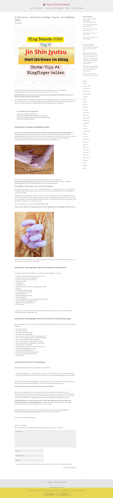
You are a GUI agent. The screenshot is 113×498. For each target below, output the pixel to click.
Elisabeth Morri (86, 53)
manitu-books (38, 8)
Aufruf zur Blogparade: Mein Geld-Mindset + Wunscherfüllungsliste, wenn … (90, 54)
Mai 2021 (85, 168)
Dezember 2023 (86, 131)
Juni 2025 (85, 102)
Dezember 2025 (86, 86)
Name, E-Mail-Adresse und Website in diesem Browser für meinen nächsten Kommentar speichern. (44, 464)
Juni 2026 (85, 83)
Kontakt (80, 8)
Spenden (64, 482)
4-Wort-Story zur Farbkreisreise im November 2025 (90, 69)
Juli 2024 (85, 126)
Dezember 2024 (86, 118)
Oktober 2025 (86, 91)
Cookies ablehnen (64, 494)
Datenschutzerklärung (79, 490)
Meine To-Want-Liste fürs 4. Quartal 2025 (90, 48)
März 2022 (85, 147)
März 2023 (85, 136)
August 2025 (86, 96)
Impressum (50, 482)
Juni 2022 (85, 141)
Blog (67, 8)
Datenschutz (57, 482)
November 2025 (86, 88)
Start (31, 8)
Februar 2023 (86, 139)
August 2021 (86, 160)
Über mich (74, 8)
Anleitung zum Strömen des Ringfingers (26, 119)
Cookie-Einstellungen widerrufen (56, 487)
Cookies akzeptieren (50, 494)
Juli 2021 (85, 163)
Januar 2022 (85, 152)
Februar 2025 (86, 112)
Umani (84, 73)
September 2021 (87, 157)
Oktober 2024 (86, 120)
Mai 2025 (85, 104)
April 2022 (85, 144)
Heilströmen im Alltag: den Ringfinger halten (27, 114)
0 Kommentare (18, 23)
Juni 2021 (85, 165)
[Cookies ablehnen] (111, 492)
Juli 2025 (85, 99)
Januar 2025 (85, 115)
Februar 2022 (86, 149)
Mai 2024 (85, 128)
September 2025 (87, 94)
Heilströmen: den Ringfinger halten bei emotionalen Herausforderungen (34, 117)
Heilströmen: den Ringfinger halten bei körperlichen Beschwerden (32, 115)
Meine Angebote (58, 8)
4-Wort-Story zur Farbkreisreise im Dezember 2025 (90, 62)
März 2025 (85, 110)
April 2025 (85, 107)
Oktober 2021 (86, 155)
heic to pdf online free (88, 47)
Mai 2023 (85, 133)
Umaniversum (49, 8)
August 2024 (86, 123)
